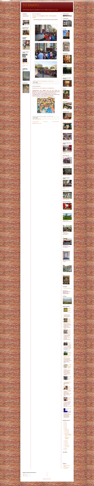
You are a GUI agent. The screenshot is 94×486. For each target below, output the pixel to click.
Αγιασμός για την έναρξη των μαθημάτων (43, 88)
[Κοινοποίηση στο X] (35, 82)
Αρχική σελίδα (45, 121)
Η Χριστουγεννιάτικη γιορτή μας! (69, 343)
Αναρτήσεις (25, 474)
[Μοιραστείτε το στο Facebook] (36, 82)
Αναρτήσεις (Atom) (39, 123)
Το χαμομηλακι (66, 468)
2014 (64, 428)
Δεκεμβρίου (66, 429)
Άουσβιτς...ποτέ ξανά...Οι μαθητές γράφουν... (69, 332)
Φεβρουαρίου (67, 445)
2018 (64, 423)
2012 (64, 449)
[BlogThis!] (34, 82)
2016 (64, 425)
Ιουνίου (66, 440)
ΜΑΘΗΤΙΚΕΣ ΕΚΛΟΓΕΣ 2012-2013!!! (69, 378)
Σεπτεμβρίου (66, 433)
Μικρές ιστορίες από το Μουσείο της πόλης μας (69, 320)
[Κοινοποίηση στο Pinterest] (37, 82)
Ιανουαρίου (66, 446)
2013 (64, 448)
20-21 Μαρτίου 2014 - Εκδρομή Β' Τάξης (69, 388)
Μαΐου (66, 441)
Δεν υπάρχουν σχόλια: (50, 116)
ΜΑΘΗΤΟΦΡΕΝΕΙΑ (66, 467)
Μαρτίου (66, 444)
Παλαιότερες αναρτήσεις (55, 121)
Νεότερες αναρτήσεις (36, 121)
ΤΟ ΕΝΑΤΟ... (32, 5)
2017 (64, 424)
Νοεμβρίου (66, 430)
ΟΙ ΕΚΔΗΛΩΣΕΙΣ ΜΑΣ (38, 83)
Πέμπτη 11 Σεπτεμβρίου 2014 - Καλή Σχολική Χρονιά (67, 435)
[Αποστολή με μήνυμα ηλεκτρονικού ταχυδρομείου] (33, 82)
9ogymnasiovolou (26, 63)
